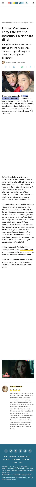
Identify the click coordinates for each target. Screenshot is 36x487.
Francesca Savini (26, 250)
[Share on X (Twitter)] (14, 67)
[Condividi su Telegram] (30, 67)
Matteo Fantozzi (11, 62)
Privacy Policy (18, 462)
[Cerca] (33, 3)
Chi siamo (12, 457)
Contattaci (6, 459)
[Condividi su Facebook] (6, 67)
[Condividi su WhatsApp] (22, 67)
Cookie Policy (27, 459)
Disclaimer (16, 459)
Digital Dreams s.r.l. (27, 467)
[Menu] (3, 3)
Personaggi (9, 22)
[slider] (14, 376)
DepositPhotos (6, 472)
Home (3, 22)
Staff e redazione (24, 457)
